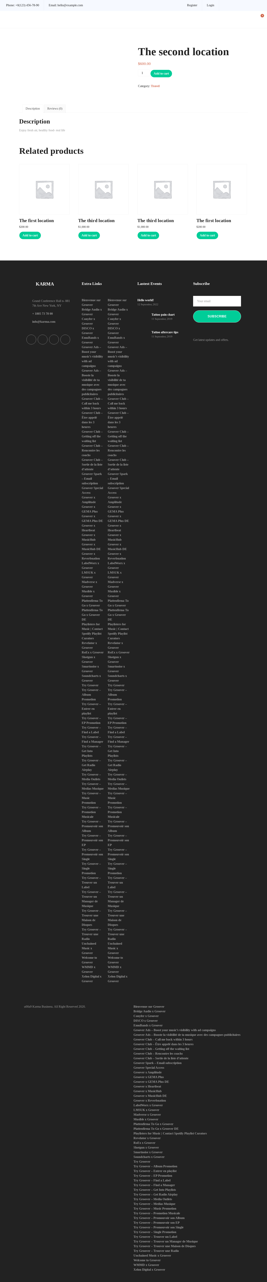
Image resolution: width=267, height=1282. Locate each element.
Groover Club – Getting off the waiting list (92, 436)
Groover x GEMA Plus (149, 1077)
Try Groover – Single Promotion (155, 1232)
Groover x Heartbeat (147, 1086)
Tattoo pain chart (163, 314)
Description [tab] (33, 108)
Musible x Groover (146, 1119)
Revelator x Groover (147, 1138)
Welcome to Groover (147, 1260)
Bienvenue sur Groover (149, 1006)
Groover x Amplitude (148, 1072)
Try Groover (90, 685)
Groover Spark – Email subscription (92, 478)
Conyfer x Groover (146, 1016)
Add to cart (161, 73)
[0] (260, 20)
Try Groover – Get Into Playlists (91, 751)
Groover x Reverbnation (150, 1100)
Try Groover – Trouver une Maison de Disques (165, 1246)
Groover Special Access (149, 1067)
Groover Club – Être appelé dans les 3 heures (164, 1044)
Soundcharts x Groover (149, 1157)
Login (210, 5)
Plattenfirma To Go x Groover (153, 1124)
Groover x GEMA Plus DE (151, 1081)
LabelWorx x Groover (148, 1105)
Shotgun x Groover (146, 1147)
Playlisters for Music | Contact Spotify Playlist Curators (170, 1133)
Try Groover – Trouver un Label (91, 882)
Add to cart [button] (30, 235)
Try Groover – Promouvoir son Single (92, 854)
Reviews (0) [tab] (54, 108)
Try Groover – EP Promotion (153, 1175)
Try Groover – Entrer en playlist (91, 708)
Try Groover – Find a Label (152, 1180)
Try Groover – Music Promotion (155, 1208)
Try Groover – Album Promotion (155, 1166)
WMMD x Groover (146, 1265)
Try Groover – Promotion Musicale (91, 812)
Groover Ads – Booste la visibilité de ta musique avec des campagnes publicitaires (187, 1034)
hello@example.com (70, 5)
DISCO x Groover (146, 1020)
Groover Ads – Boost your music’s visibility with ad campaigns (92, 356)
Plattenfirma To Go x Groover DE (92, 614)
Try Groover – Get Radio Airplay (91, 765)
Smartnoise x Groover (148, 1152)
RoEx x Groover (93, 652)
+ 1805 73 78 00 (42, 313)
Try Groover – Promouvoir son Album (92, 826)
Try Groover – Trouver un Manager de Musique (166, 1241)
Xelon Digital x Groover (149, 1269)
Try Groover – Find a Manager (154, 1185)
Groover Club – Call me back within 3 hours (92, 403)
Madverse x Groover (147, 1114)
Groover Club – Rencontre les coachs (92, 450)
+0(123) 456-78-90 (27, 5)
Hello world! (145, 300)
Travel (155, 86)
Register (192, 5)
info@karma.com (43, 321)
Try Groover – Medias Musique (154, 1203)
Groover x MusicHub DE (150, 1095)
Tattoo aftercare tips (164, 332)
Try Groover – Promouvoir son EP (92, 840)
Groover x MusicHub (148, 1091)
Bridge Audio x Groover (150, 1011)
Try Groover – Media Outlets (153, 1199)
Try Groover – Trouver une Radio (91, 934)
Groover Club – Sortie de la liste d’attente (92, 464)
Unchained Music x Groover (89, 948)
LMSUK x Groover (146, 1110)
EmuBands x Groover (148, 1025)
